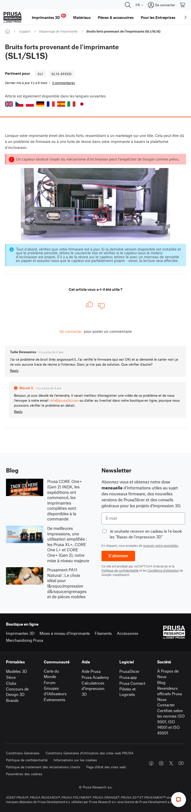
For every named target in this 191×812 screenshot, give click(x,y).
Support (24, 31)
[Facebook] (151, 763)
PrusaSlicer (129, 671)
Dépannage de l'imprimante (58, 31)
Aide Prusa (91, 671)
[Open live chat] (178, 799)
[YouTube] (181, 763)
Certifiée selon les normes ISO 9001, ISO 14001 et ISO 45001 (171, 721)
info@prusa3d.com (64, 400)
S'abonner (118, 556)
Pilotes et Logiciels (127, 691)
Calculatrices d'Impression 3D (93, 688)
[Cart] (183, 5)
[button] (9, 104)
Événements (54, 699)
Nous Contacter (166, 702)
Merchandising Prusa (24, 640)
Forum (49, 682)
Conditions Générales (23, 753)
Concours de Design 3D (17, 691)
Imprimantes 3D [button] (48, 17)
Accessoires (127, 633)
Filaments (103, 633)
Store (11, 677)
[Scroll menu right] (185, 17)
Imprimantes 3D (20, 633)
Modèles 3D (16, 671)
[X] (171, 763)
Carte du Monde (51, 674)
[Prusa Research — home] (12, 17)
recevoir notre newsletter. (161, 546)
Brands (12, 700)
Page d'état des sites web (106, 767)
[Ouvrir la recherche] (128, 5)
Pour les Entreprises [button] (158, 17)
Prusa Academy (95, 677)
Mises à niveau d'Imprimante (65, 633)
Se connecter (70, 331)
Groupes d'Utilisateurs (55, 691)
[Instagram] (161, 763)
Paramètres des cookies (24, 774)
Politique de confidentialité (120, 570)
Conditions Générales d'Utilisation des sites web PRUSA (90, 753)
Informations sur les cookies (75, 760)
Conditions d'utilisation (163, 570)
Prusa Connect (132, 683)
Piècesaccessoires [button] (116, 17)
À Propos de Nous (168, 674)
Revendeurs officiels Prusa (169, 691)
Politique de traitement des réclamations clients (43, 767)
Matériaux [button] (82, 17)
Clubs (11, 683)
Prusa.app (128, 677)
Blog (161, 682)
